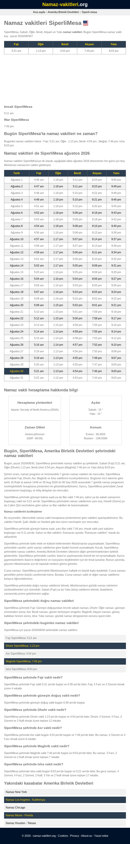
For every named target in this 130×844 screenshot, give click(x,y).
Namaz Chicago (15, 807)
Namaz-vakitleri (60, 4)
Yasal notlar (101, 835)
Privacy (74, 835)
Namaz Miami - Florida (19, 815)
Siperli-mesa (89, 12)
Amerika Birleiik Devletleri (63, 12)
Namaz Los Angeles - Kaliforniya (25, 799)
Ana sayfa (39, 12)
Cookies (63, 835)
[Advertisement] (65, 78)
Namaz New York (16, 792)
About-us (86, 835)
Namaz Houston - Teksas (21, 823)
